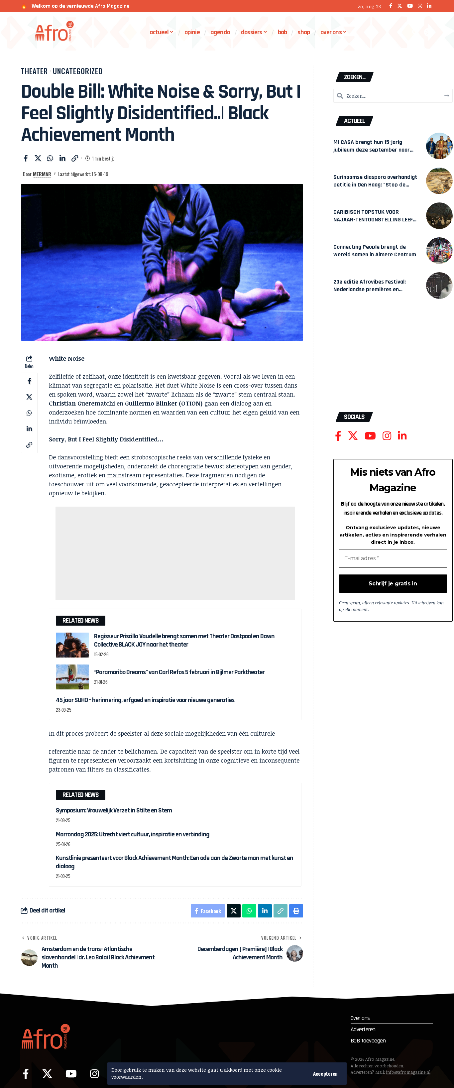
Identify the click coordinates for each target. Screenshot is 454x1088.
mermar (42, 174)
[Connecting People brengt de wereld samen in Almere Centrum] (439, 250)
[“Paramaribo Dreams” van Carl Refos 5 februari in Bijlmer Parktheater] (72, 677)
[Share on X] (38, 158)
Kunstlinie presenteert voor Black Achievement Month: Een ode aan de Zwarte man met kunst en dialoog (174, 862)
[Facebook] (391, 6)
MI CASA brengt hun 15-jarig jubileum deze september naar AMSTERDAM (371, 149)
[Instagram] (420, 6)
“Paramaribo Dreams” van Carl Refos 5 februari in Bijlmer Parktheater (179, 672)
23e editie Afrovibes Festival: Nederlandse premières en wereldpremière (369, 289)
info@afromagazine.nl (408, 1072)
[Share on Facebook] (25, 158)
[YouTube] (409, 6)
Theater (34, 70)
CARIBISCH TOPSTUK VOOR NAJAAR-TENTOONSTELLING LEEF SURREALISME (373, 219)
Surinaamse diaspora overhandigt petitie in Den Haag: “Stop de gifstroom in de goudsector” (375, 184)
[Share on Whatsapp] (50, 158)
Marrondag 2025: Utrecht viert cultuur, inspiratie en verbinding (132, 834)
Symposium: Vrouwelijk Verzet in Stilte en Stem (114, 810)
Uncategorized (78, 70)
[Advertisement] (175, 553)
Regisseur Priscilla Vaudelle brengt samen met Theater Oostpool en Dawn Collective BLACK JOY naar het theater (184, 640)
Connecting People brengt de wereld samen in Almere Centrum (374, 250)
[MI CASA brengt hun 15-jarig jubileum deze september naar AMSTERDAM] (439, 146)
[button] (325, 1073)
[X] (400, 6)
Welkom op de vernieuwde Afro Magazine (81, 6)
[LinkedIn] (429, 6)
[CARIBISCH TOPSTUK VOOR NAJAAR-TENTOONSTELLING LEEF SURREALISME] (439, 215)
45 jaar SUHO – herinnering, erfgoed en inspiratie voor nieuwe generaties (145, 700)
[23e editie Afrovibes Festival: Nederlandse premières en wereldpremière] (439, 285)
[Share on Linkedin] (62, 158)
